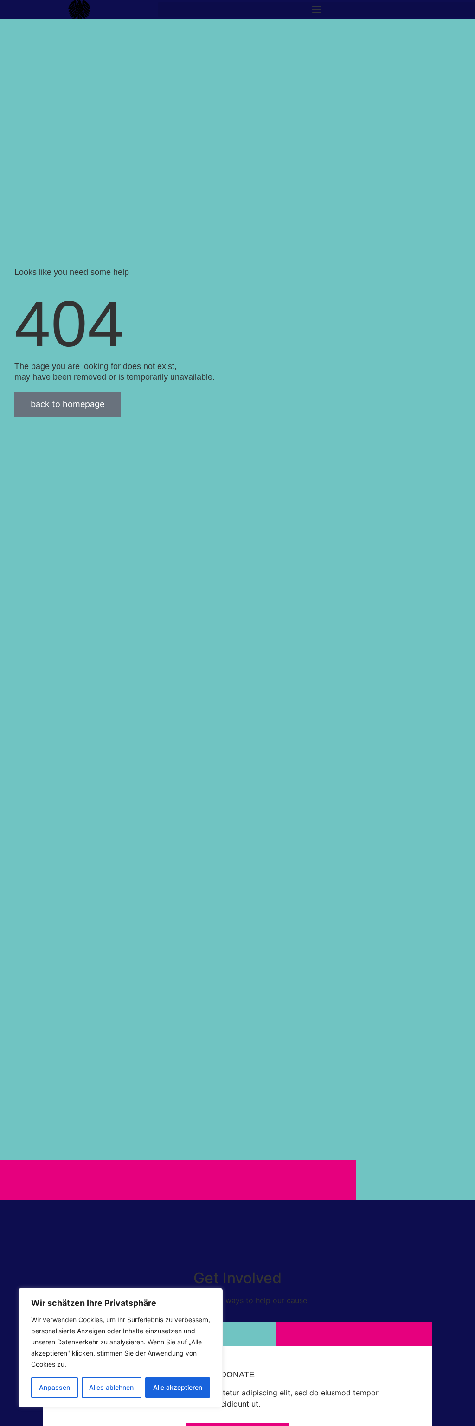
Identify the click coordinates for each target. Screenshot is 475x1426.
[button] (316, 9)
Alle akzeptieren (177, 1387)
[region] (121, 1347)
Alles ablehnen (111, 1387)
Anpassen (54, 1387)
